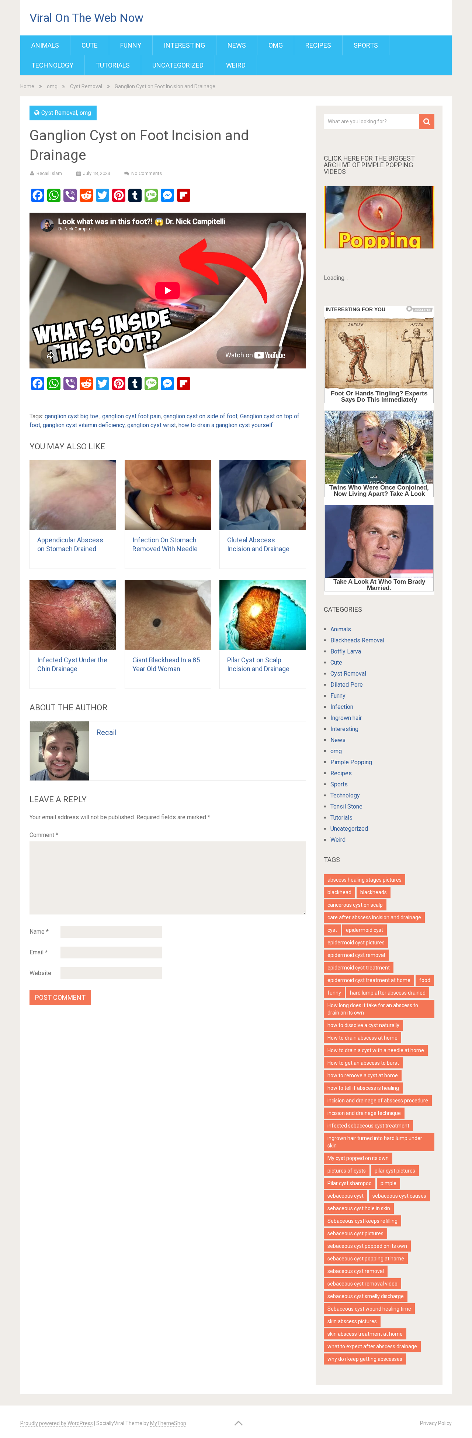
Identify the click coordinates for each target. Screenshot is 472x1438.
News (237, 45)
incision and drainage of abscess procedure (377, 1101)
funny (334, 993)
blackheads (373, 892)
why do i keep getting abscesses (364, 1359)
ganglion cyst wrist (151, 425)
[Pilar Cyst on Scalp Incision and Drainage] (262, 615)
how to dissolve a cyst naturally (363, 1025)
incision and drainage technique (364, 1113)
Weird (236, 65)
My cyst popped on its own (358, 1158)
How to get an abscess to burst (363, 1063)
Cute (89, 45)
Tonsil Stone (346, 806)
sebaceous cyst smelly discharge (365, 1296)
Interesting (184, 45)
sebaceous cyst (345, 1196)
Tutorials (113, 65)
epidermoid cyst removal (356, 955)
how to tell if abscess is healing (363, 1088)
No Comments (146, 173)
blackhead (339, 892)
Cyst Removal (86, 86)
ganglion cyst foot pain (131, 416)
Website (40, 973)
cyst (332, 930)
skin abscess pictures (352, 1321)
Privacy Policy (436, 1423)
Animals (45, 45)
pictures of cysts (346, 1171)
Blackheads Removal (357, 640)
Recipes (318, 45)
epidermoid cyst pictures (356, 942)
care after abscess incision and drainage (374, 917)
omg (275, 45)
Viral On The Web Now (86, 18)
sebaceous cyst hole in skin (358, 1208)
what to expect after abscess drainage (372, 1346)
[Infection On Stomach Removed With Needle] (168, 495)
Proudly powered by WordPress (56, 1423)
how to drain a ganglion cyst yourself (225, 425)
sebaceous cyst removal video (362, 1284)
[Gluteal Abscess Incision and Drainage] (262, 495)
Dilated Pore (346, 684)
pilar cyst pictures (395, 1171)
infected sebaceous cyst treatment (368, 1126)
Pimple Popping (351, 762)
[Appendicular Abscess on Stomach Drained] (73, 495)
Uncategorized (178, 65)
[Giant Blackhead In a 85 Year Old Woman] (168, 615)
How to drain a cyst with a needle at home (375, 1050)
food (424, 980)
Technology (52, 65)
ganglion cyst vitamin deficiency (84, 425)
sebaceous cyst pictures (355, 1233)
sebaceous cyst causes (399, 1196)
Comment (44, 834)
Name (39, 931)
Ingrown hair (346, 717)
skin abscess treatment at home (365, 1334)
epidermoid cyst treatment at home (368, 980)
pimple (388, 1183)
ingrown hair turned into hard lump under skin (374, 1142)
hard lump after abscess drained (388, 993)
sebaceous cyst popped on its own (367, 1246)
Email (39, 952)
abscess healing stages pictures (364, 880)
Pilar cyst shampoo (349, 1183)
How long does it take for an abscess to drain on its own (372, 1009)
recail (106, 732)
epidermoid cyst (364, 930)
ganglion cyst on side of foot (200, 416)
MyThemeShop (168, 1423)
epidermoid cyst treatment (358, 968)
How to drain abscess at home (362, 1038)
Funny (130, 45)
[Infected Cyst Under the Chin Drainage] (73, 615)
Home (27, 86)
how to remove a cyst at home (362, 1075)
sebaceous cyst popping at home (365, 1259)
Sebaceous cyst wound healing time (369, 1309)
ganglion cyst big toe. (72, 416)
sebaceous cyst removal (355, 1271)
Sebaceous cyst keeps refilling (362, 1221)
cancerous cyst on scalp (355, 905)
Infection (341, 706)
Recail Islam (49, 173)
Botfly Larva (345, 651)
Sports (366, 45)
